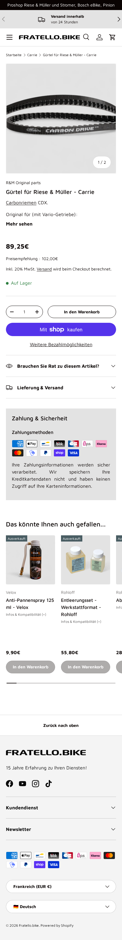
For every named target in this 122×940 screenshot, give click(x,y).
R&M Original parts (23, 182)
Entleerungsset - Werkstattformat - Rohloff (81, 607)
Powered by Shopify (57, 925)
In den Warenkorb (81, 311)
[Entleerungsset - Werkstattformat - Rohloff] (85, 559)
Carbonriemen (21, 202)
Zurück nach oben (61, 725)
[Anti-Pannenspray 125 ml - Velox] (30, 559)
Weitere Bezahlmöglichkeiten (61, 344)
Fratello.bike (29, 925)
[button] (112, 37)
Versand (44, 268)
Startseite (14, 55)
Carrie (32, 55)
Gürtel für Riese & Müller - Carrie (70, 55)
